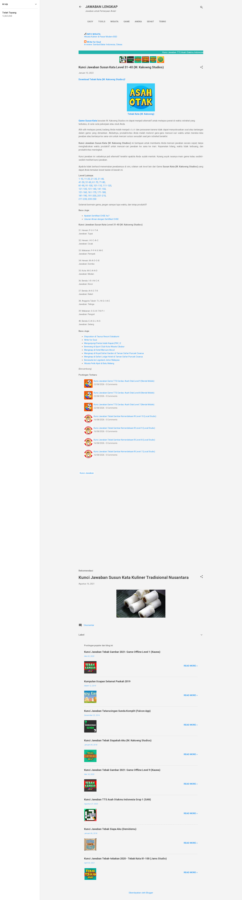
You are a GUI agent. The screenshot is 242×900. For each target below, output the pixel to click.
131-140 (92, 189)
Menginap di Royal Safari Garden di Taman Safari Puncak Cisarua (114, 353)
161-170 (92, 192)
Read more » (191, 666)
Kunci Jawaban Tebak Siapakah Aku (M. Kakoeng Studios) (118, 740)
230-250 (92, 199)
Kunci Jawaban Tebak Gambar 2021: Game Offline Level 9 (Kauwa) (122, 769)
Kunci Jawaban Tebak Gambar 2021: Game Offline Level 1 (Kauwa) (122, 651)
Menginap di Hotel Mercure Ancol (99, 350)
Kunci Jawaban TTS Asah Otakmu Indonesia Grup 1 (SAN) (117, 799)
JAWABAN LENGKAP (101, 7)
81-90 (81, 185)
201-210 (101, 195)
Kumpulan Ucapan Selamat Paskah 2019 (107, 681)
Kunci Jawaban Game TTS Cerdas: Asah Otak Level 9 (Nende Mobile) (124, 381)
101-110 (98, 185)
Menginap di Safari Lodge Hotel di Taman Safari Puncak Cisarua (113, 356)
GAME (127, 21)
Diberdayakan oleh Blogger (141, 892)
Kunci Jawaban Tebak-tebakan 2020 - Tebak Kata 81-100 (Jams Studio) (125, 858)
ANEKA (138, 21)
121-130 (83, 189)
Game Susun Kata (88, 120)
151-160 (83, 192)
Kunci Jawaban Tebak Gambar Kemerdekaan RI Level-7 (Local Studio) (124, 451)
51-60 (88, 182)
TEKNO (162, 21)
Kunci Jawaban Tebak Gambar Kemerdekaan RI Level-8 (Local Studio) (124, 440)
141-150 (101, 189)
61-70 (95, 182)
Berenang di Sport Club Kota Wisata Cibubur (104, 346)
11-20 (87, 179)
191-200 (92, 195)
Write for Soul (90, 340)
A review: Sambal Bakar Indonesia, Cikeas (103, 44)
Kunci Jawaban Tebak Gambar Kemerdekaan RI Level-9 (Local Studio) (124, 428)
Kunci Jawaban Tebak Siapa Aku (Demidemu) (110, 829)
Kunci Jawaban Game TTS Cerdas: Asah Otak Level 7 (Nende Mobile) (124, 404)
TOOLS (101, 21)
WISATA (114, 21)
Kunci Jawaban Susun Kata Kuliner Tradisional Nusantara (134, 577)
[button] (201, 67)
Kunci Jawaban (87, 473)
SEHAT (150, 21)
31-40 (101, 179)
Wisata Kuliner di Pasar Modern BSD (100, 36)
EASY (90, 21)
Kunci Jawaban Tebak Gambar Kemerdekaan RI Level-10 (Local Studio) (125, 416)
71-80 (102, 182)
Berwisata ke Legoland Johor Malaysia (101, 360)
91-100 (89, 185)
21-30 (94, 179)
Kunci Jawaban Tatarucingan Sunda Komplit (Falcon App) (117, 710)
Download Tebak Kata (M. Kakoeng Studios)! (102, 79)
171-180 (101, 192)
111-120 (107, 185)
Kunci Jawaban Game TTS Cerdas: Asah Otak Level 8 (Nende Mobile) (124, 393)
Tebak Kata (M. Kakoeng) (141, 114)
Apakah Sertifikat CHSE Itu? (97, 216)
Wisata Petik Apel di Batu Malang (99, 363)
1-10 (81, 179)
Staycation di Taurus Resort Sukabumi (101, 336)
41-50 (81, 182)
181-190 (83, 195)
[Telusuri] (201, 7)
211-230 (83, 199)
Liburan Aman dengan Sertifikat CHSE (101, 219)
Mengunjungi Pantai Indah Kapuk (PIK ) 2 (102, 343)
